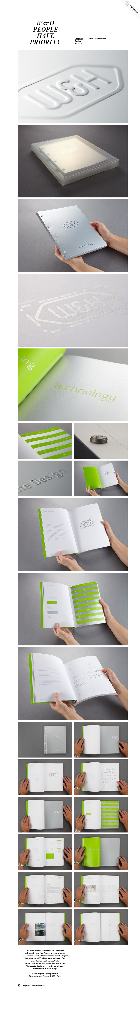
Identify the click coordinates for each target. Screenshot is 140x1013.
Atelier (78, 41)
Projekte (79, 38)
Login (77, 19)
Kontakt (78, 44)
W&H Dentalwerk (97, 38)
